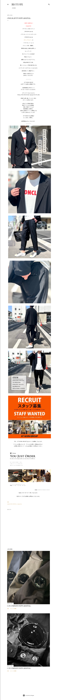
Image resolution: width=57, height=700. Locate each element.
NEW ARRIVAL (13, 504)
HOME (14, 8)
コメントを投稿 (13, 608)
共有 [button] (8, 502)
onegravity (19, 504)
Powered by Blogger (29, 695)
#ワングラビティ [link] (28, 40)
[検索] (49, 4)
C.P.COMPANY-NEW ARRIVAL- (19, 606)
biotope (17, 4)
